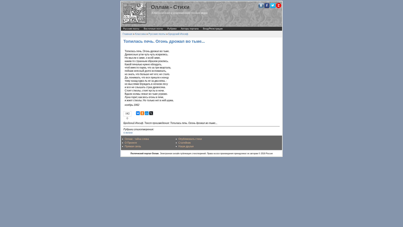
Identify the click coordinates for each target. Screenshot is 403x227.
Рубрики (171, 28)
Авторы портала (190, 28)
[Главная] (134, 13)
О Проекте (131, 142)
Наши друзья (186, 146)
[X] (151, 113)
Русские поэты (131, 28)
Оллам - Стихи (170, 7)
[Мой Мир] (147, 113)
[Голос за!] (127, 118)
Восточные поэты (153, 28)
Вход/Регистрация (213, 28)
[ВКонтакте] (138, 113)
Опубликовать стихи (190, 139)
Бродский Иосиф (178, 34)
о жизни (128, 132)
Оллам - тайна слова (137, 139)
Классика (140, 34)
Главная (127, 34)
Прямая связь (133, 146)
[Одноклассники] (142, 113)
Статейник (184, 142)
